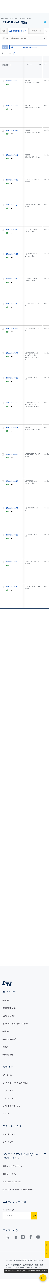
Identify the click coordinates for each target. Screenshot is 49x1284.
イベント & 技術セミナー (12, 1106)
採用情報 (6, 1031)
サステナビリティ (10, 1016)
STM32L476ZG (12, 403)
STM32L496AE (12, 562)
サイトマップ (8, 1142)
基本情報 (6, 1000)
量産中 (7, 84)
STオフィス (7, 1075)
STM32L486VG (12, 508)
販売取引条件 (28, 1265)
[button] (3, 17)
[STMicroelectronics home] (8, 983)
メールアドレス (8, 1210)
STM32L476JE (12, 81)
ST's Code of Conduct (12, 1182)
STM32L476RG (12, 279)
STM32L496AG (12, 587)
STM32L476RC (12, 229)
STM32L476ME (12, 130)
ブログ (5, 1047)
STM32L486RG (12, 481)
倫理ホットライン (10, 1174)
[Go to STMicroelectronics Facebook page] (30, 1237)
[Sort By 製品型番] (10, 64)
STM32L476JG (12, 106)
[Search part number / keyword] (45, 38)
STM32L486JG (12, 427)
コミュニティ (8, 1091)
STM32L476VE (12, 328)
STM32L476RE (12, 254)
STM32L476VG (12, 353)
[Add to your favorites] (14, 53)
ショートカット (9, 1134)
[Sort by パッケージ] (39, 64)
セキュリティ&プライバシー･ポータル (18, 1189)
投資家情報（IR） (10, 1008)
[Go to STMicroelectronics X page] (8, 1237)
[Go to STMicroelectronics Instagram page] (22, 1237)
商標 (36, 1265)
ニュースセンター (10, 1098)
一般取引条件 (8, 1055)
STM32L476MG (12, 155)
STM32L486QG (12, 454)
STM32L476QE (12, 180)
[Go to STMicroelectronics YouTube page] (38, 1237)
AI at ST (6, 1114)
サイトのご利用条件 (14, 1265)
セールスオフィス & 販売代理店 (15, 1083)
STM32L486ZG (12, 535)
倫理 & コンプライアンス (12, 1166)
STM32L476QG (12, 205)
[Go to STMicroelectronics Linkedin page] (15, 1237)
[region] (36, 511)
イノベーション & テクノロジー (15, 1024)
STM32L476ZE (12, 378)
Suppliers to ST (9, 1039)
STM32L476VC (12, 304)
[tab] (4, 31)
